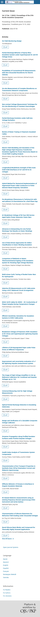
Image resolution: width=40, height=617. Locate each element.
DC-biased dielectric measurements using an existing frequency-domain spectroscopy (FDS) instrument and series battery (18, 500)
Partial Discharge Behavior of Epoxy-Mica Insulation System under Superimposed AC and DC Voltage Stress (20, 55)
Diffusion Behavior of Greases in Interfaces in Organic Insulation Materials (18, 485)
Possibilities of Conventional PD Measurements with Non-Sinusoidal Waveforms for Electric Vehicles (18, 73)
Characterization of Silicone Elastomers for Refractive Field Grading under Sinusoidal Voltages (20, 515)
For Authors (6, 593)
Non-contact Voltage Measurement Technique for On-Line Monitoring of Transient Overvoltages (19, 105)
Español (6, 568)
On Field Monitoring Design (12, 41)
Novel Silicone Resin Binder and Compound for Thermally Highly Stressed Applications (18, 528)
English (5, 565)
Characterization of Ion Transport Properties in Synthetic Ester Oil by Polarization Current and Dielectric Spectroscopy (18, 468)
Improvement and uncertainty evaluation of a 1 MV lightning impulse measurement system (19, 362)
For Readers (6, 590)
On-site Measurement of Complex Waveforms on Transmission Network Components (19, 89)
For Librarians (7, 596)
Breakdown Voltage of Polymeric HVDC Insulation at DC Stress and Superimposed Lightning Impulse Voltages (20, 334)
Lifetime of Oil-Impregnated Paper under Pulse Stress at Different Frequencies (18, 349)
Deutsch (6, 562)
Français (6, 571)
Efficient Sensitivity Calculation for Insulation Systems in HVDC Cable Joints (18, 317)
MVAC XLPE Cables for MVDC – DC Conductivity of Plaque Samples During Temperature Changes (19, 303)
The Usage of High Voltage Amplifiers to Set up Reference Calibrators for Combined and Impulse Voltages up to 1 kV (19, 377)
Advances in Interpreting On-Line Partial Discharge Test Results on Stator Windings (17, 230)
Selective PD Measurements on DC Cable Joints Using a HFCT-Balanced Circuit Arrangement (18, 289)
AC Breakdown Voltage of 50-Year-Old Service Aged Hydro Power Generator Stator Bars (18, 216)
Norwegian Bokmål (9, 574)
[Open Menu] (2, 2)
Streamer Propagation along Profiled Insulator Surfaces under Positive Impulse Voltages (18, 437)
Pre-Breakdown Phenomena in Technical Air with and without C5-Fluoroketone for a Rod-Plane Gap (20, 200)
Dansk (5, 559)
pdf (6, 47)
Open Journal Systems (10, 547)
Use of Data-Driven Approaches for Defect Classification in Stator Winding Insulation (17, 244)
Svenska (6, 577)
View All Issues (7, 539)
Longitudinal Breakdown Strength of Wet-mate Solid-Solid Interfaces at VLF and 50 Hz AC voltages (19, 170)
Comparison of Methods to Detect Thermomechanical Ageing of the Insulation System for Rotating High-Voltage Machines (17, 261)
